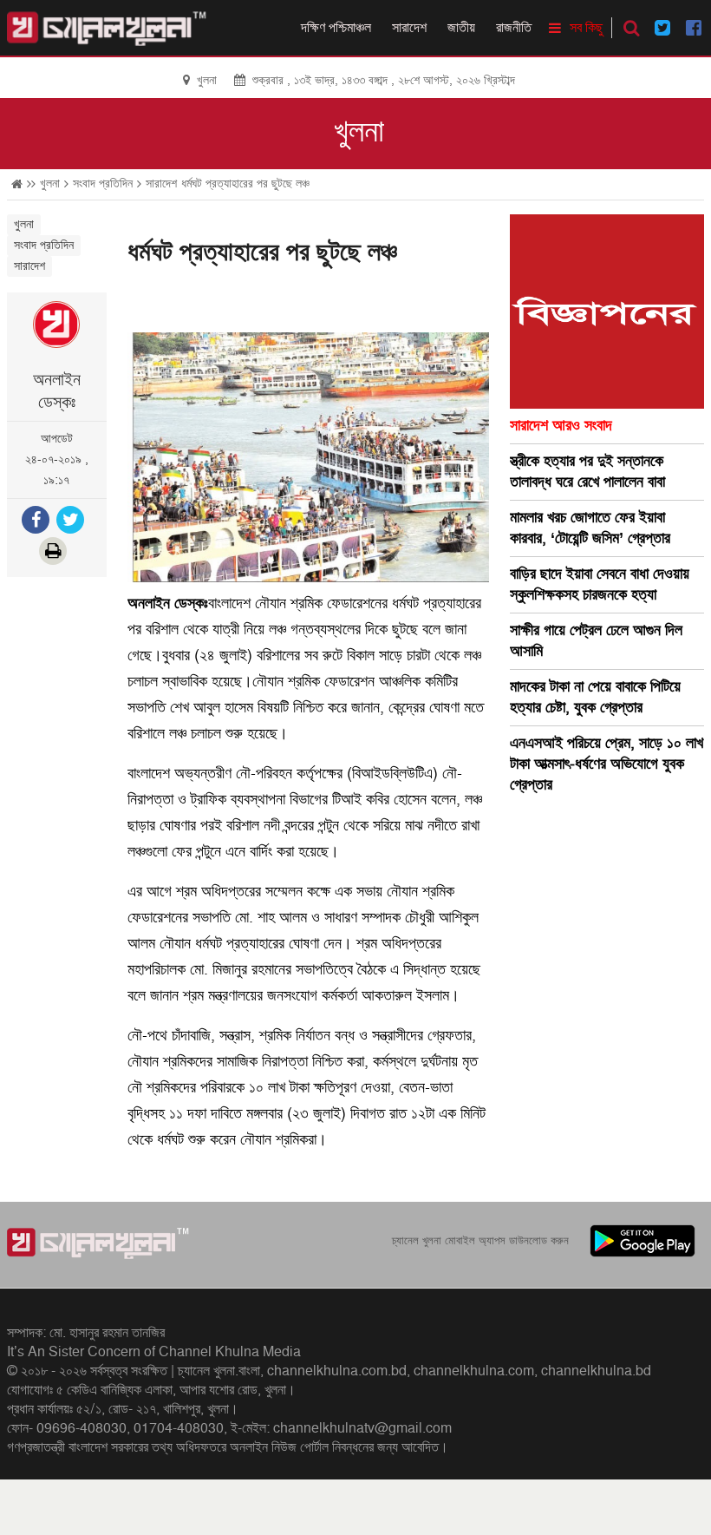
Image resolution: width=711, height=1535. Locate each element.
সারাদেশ (409, 27)
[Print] (54, 553)
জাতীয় (461, 27)
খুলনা (359, 132)
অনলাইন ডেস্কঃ (57, 391)
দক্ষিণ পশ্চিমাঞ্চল (336, 27)
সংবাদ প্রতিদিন (103, 183)
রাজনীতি (514, 27)
